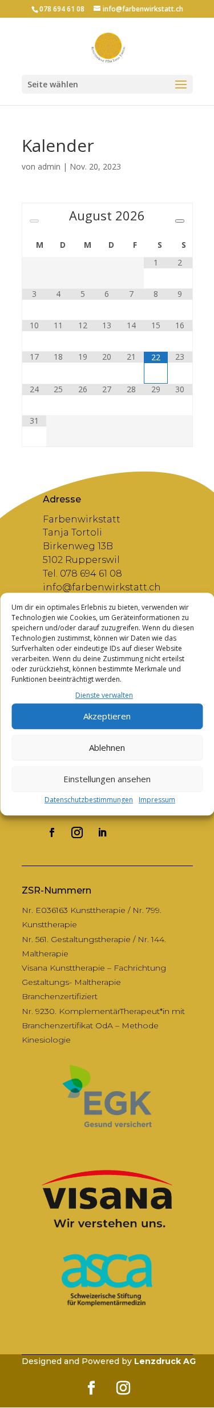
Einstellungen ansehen (107, 779)
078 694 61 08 (61, 9)
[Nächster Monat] (179, 221)
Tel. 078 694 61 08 (82, 573)
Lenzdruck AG (165, 1361)
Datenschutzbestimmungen (89, 799)
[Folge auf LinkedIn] (102, 832)
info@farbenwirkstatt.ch (102, 587)
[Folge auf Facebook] (52, 832)
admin (49, 166)
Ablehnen (107, 748)
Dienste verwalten (104, 695)
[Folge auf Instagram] (77, 832)
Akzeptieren (107, 716)
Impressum (157, 799)
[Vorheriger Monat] (34, 221)
